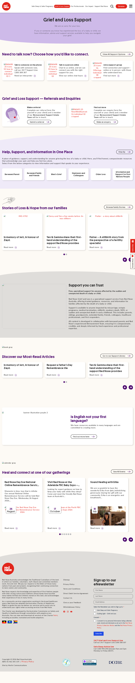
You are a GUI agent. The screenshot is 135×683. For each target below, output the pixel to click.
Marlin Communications (17, 665)
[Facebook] (64, 612)
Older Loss (101, 174)
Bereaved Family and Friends (34, 174)
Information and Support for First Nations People (122, 174)
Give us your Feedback (72, 602)
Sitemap (66, 580)
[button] (42, 6)
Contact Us (67, 598)
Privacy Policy (68, 584)
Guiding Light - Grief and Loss (106, 613)
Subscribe (98, 633)
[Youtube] (71, 612)
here (55, 615)
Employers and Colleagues (78, 174)
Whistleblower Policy (71, 607)
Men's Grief (56, 174)
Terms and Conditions (71, 589)
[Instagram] (68, 612)
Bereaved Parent (12, 174)
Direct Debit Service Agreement (75, 593)
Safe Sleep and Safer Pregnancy (107, 610)
